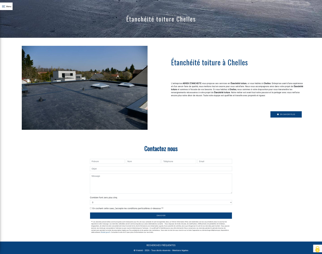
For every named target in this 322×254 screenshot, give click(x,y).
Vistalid (139, 250)
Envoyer (161, 215)
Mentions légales (180, 250)
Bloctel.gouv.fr (105, 232)
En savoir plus (287, 114)
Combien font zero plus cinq (103, 197)
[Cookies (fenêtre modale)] (317, 249)
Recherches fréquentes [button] (161, 245)
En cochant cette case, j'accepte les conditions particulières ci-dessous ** (127, 208)
